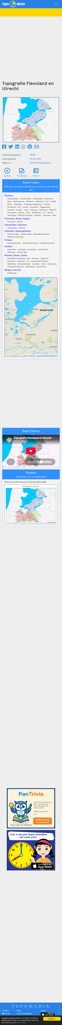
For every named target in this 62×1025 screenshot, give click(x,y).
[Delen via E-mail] (36, 147)
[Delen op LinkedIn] (17, 147)
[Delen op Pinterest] (30, 147)
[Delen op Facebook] (4, 147)
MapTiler (32, 355)
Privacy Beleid (21, 1022)
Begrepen (52, 1019)
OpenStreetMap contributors (47, 355)
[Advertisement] (31, 47)
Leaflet (25, 355)
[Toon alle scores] (42, 162)
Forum (7, 1013)
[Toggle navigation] (56, 4)
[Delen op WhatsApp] (23, 147)
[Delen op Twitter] (10, 147)
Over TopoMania (25, 1013)
